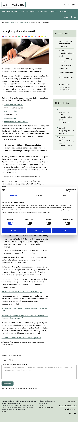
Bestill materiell (70, 409)
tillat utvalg (39, 230)
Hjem (8, 22)
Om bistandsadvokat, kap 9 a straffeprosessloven (20, 291)
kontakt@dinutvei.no (46, 407)
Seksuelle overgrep (28, 11)
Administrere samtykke (67, 405)
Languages (71, 4)
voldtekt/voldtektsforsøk (13, 104)
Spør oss (53, 11)
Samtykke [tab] (13, 195)
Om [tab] (64, 195)
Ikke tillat (14, 230)
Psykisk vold (42, 11)
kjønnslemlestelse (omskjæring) (16, 121)
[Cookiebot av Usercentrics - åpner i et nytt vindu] (67, 190)
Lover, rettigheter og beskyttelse (20, 22)
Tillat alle (64, 230)
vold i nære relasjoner (12, 111)
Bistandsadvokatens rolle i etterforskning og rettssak (21, 337)
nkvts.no (4, 411)
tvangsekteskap (10, 118)
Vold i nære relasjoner (9, 11)
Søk (75, 17)
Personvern (72, 401)
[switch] (29, 223)
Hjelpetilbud (64, 11)
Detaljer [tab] (39, 195)
